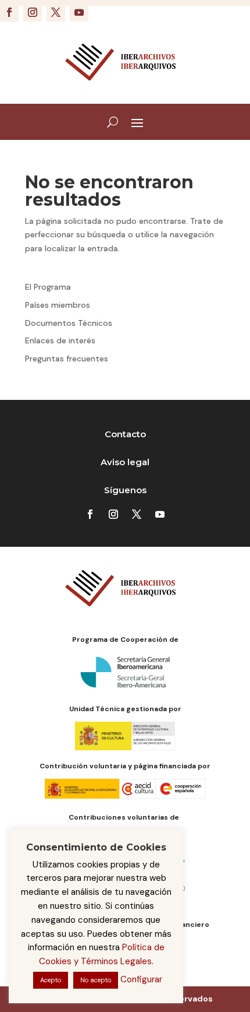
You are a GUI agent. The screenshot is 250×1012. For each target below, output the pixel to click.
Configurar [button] (141, 979)
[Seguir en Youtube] (79, 12)
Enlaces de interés (60, 340)
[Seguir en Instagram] (32, 12)
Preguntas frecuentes (66, 358)
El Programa (48, 287)
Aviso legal (125, 462)
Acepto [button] (50, 980)
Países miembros (57, 305)
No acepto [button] (95, 980)
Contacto (125, 434)
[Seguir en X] (56, 12)
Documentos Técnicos (68, 323)
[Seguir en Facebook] (9, 12)
